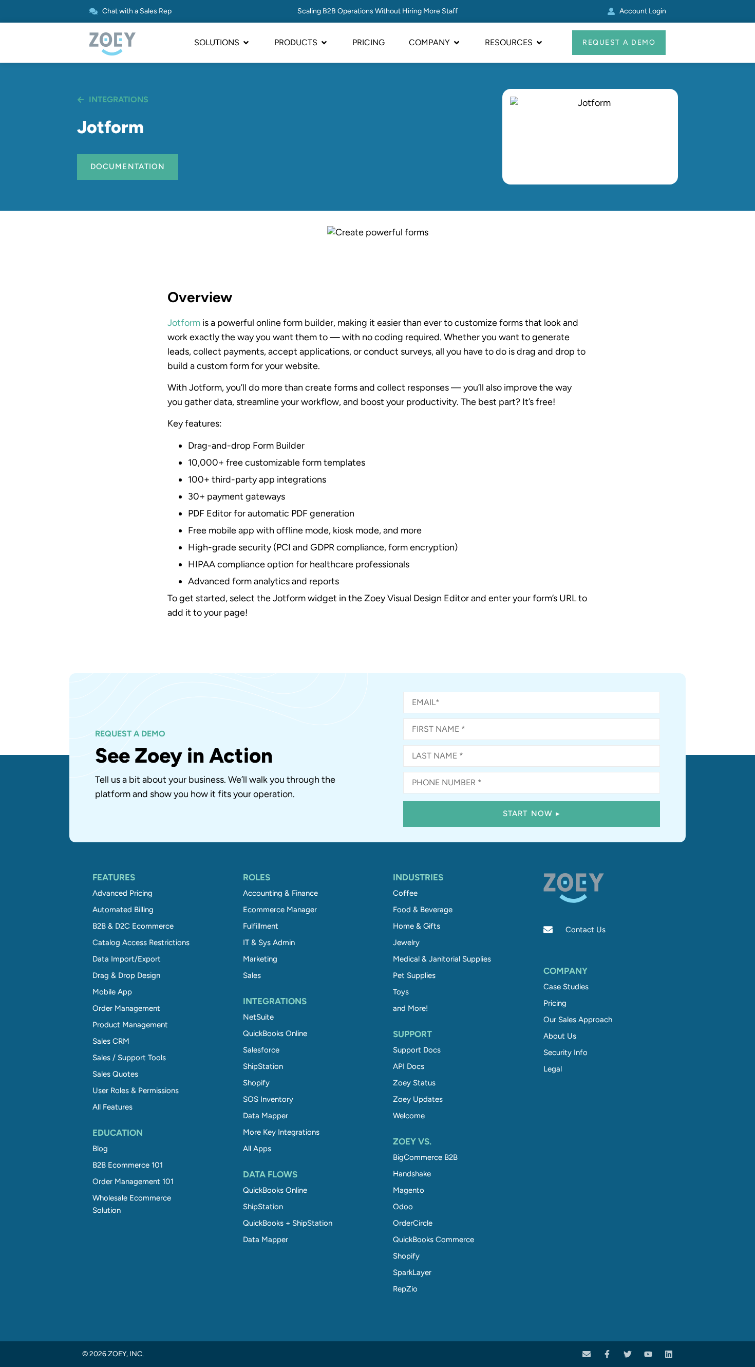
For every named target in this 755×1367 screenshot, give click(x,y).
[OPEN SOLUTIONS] (246, 42)
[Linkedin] (669, 1354)
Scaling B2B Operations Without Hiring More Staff (377, 11)
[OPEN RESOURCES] (539, 42)
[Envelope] (586, 1354)
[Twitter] (628, 1354)
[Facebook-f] (607, 1354)
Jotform (183, 322)
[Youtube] (648, 1354)
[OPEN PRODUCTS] (324, 42)
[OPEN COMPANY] (456, 42)
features (113, 877)
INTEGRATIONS (275, 1001)
